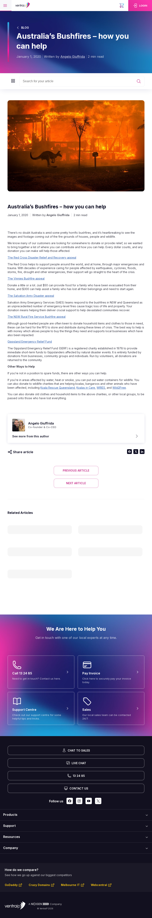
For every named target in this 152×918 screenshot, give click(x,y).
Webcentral (99, 885)
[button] (5, 5)
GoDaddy (11, 885)
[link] (140, 5)
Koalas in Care (85, 387)
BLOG (25, 27)
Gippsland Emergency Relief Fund (30, 341)
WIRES (101, 387)
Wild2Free (119, 387)
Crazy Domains (39, 885)
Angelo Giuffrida (72, 57)
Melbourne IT (70, 885)
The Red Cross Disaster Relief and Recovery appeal (42, 257)
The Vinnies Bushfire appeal (26, 278)
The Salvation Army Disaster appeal (31, 295)
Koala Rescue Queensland (57, 387)
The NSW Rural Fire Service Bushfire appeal (37, 316)
